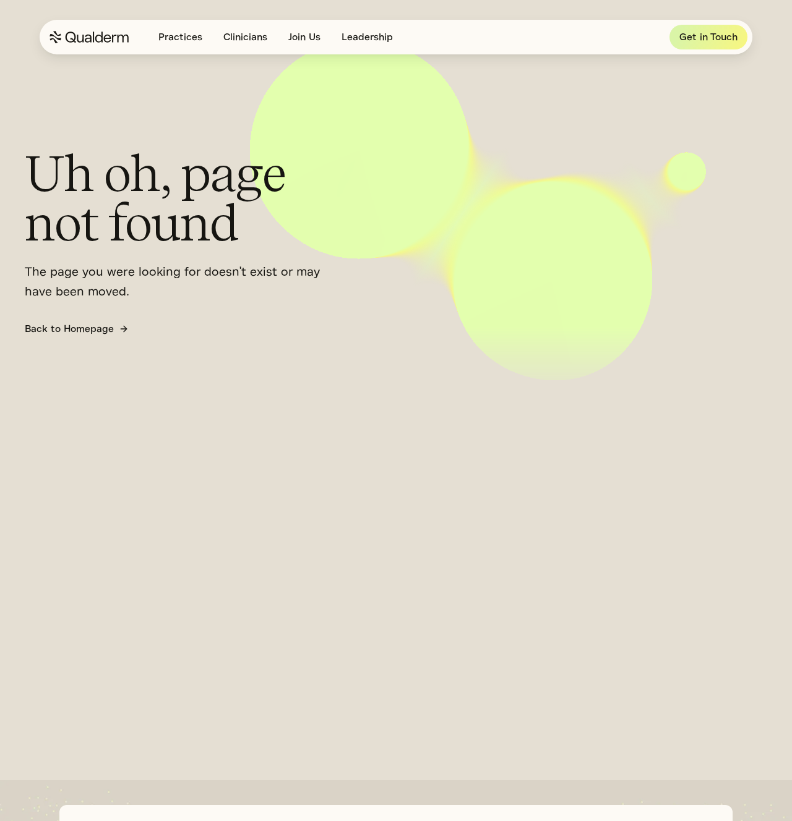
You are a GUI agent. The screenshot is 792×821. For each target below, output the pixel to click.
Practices (180, 37)
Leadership (367, 37)
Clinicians (245, 37)
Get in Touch (708, 37)
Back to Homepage (69, 329)
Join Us (304, 37)
